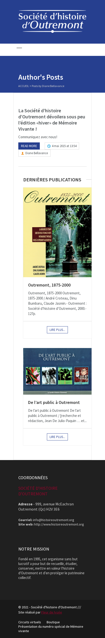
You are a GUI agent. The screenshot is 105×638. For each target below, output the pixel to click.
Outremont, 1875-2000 (49, 285)
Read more (29, 146)
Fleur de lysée (51, 612)
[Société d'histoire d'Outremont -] (52, 31)
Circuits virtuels (29, 622)
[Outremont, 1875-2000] (57, 232)
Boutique (53, 622)
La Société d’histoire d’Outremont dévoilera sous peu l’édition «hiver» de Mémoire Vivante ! (51, 119)
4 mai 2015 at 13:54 (64, 146)
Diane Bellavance (36, 153)
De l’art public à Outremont (54, 402)
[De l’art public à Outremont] (57, 371)
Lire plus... (57, 330)
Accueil (23, 86)
